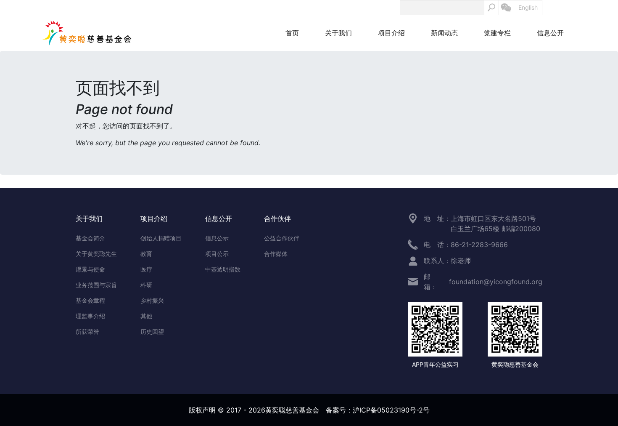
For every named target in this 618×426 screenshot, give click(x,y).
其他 (146, 316)
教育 (146, 253)
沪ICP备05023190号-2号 (391, 410)
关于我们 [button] (338, 33)
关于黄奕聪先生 (96, 253)
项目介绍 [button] (391, 33)
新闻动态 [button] (444, 33)
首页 (292, 33)
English (528, 7)
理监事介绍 (90, 316)
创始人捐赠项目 (161, 238)
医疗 (146, 269)
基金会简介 (90, 238)
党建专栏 (497, 33)
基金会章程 (90, 300)
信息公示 (217, 238)
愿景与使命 (90, 269)
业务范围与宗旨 (96, 284)
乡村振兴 (152, 300)
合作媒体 (276, 253)
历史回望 (152, 331)
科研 (146, 284)
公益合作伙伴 (281, 238)
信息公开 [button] (550, 33)
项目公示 (217, 253)
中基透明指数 (222, 269)
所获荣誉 (87, 331)
